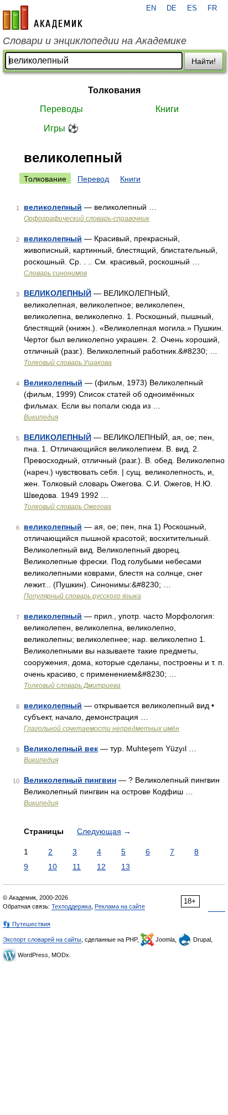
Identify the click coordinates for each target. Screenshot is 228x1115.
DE (172, 8)
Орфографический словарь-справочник (86, 218)
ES (192, 8)
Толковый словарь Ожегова (67, 507)
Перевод (93, 178)
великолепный (53, 207)
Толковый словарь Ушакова (68, 363)
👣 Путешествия (26, 924)
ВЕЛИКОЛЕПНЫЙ (57, 293)
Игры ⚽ (61, 128)
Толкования (114, 90)
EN (151, 8)
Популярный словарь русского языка (82, 596)
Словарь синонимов (55, 273)
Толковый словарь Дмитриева (72, 685)
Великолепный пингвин (70, 780)
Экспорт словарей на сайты (42, 939)
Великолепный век (61, 748)
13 (125, 866)
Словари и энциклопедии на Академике (94, 40)
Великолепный (53, 382)
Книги (167, 109)
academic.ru (42, 18)
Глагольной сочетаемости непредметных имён (101, 728)
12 (101, 866)
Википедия (41, 417)
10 (52, 866)
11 (76, 866)
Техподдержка (71, 906)
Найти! (203, 61)
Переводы (61, 109)
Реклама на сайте (120, 906)
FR (212, 8)
